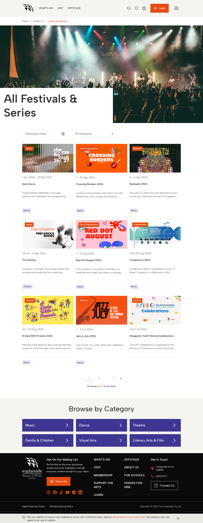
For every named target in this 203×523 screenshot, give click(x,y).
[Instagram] (48, 492)
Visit (60, 8)
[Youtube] (67, 492)
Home (25, 21)
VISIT (97, 467)
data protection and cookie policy (129, 517)
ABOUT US (131, 467)
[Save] (136, 8)
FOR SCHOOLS (134, 475)
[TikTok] (61, 492)
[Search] (129, 8)
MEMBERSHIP (103, 475)
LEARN (98, 495)
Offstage (74, 8)
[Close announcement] (178, 518)
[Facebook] (55, 492)
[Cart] (144, 8)
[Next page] (120, 378)
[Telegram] (74, 492)
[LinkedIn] (80, 492)
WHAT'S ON (102, 459)
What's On (46, 8)
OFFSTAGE (131, 459)
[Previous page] (82, 378)
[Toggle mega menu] (176, 8)
